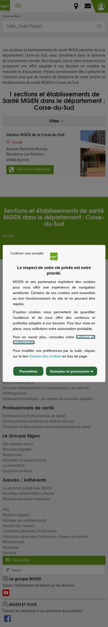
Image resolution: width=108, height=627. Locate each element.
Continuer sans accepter (27, 253)
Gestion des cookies (45, 356)
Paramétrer (28, 371)
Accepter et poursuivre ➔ (71, 371)
